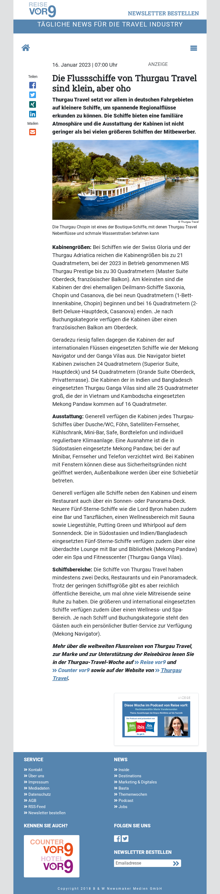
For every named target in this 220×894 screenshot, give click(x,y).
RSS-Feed (36, 806)
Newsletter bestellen (46, 812)
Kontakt (34, 769)
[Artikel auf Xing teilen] (32, 105)
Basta (123, 788)
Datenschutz (39, 794)
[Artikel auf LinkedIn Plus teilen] (32, 115)
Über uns (35, 776)
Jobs (122, 806)
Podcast (125, 800)
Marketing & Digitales (137, 782)
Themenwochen (132, 794)
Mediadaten (38, 788)
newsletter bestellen (163, 13)
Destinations (129, 776)
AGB (31, 800)
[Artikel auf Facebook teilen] (32, 86)
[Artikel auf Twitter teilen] (32, 96)
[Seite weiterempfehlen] (32, 133)
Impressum (38, 782)
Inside (123, 769)
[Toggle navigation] (194, 48)
